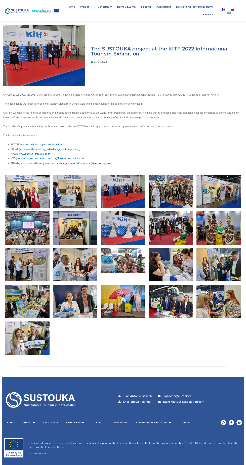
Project (84, 6)
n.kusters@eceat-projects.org (63, 149)
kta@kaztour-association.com (69, 158)
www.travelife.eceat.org (32, 149)
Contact (208, 14)
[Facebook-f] (231, 422)
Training (146, 6)
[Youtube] (239, 422)
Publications (163, 6)
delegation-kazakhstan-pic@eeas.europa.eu (85, 163)
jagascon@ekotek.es (51, 144)
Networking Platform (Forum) (194, 6)
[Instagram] (223, 422)
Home (71, 6)
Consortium (104, 6)
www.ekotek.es (29, 144)
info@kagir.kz (42, 153)
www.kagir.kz (26, 153)
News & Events (126, 6)
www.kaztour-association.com (34, 158)
